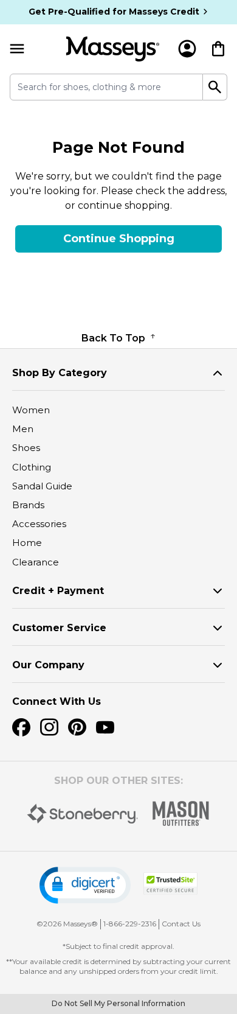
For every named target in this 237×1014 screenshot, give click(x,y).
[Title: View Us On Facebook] (21, 727)
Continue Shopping (118, 238)
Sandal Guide (42, 486)
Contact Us (181, 923)
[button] (85, 885)
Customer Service (59, 628)
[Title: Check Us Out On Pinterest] (77, 727)
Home (27, 542)
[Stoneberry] (82, 813)
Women (31, 410)
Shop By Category (59, 373)
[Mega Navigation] (17, 49)
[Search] (215, 87)
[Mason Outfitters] (180, 813)
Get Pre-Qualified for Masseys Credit (114, 11)
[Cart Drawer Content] (218, 49)
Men (22, 429)
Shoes (26, 447)
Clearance (35, 562)
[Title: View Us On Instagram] (49, 727)
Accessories (39, 524)
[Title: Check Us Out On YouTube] (105, 727)
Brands (28, 505)
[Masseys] (112, 49)
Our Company (48, 665)
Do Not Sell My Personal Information (118, 1003)
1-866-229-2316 (129, 923)
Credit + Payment (58, 590)
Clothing (31, 467)
